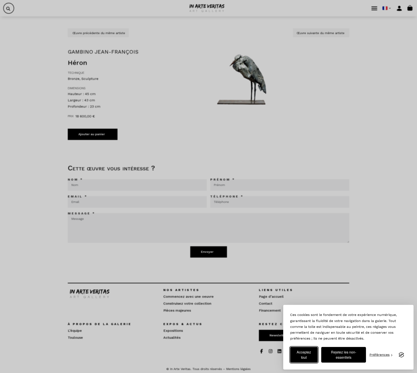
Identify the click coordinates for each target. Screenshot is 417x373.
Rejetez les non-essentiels (343, 355)
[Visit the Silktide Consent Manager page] (401, 355)
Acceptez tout (304, 355)
